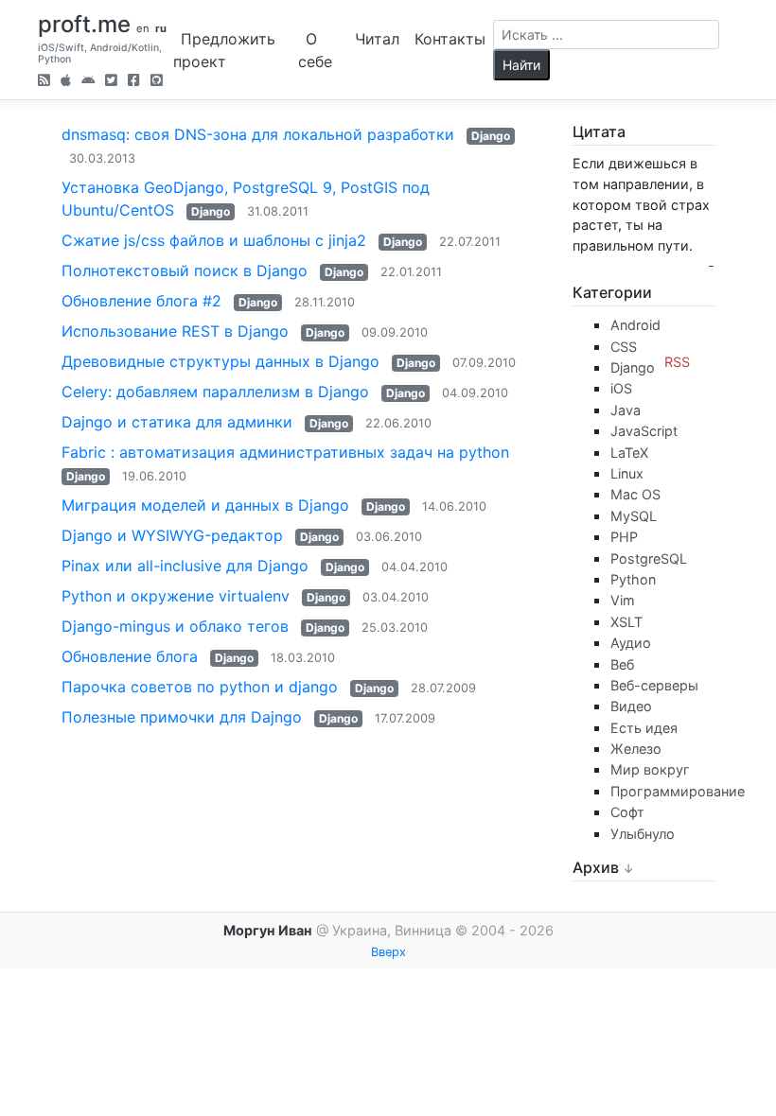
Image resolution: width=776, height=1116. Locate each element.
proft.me (84, 24)
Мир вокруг (650, 769)
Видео (631, 706)
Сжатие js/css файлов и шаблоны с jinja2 (214, 240)
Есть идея (644, 728)
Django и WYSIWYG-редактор (172, 535)
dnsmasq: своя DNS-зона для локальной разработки (258, 134)
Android (635, 325)
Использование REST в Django (175, 331)
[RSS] (44, 82)
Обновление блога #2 (141, 300)
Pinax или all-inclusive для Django (185, 565)
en (143, 28)
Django (490, 136)
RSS (677, 362)
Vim (622, 600)
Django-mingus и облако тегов (175, 626)
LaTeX (629, 453)
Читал (377, 38)
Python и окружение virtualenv (176, 595)
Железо (635, 749)
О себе (315, 50)
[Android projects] (88, 82)
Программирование (677, 791)
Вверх (388, 952)
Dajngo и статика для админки (177, 421)
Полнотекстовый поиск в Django (185, 270)
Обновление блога (132, 656)
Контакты (449, 38)
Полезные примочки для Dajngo (182, 716)
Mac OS (635, 494)
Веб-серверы (654, 685)
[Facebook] (134, 82)
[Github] (156, 82)
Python (633, 579)
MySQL (633, 516)
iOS (621, 388)
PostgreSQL (648, 558)
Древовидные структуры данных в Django (220, 361)
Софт (627, 812)
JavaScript (644, 431)
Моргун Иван (267, 930)
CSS (623, 347)
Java (625, 410)
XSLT (626, 622)
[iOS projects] (66, 82)
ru (161, 28)
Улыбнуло (642, 834)
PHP (624, 537)
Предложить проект (224, 50)
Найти (521, 65)
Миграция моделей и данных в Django (205, 505)
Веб (622, 664)
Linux (627, 473)
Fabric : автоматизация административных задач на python (285, 452)
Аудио (630, 643)
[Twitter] (111, 82)
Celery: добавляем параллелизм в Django (215, 391)
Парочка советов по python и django (200, 686)
